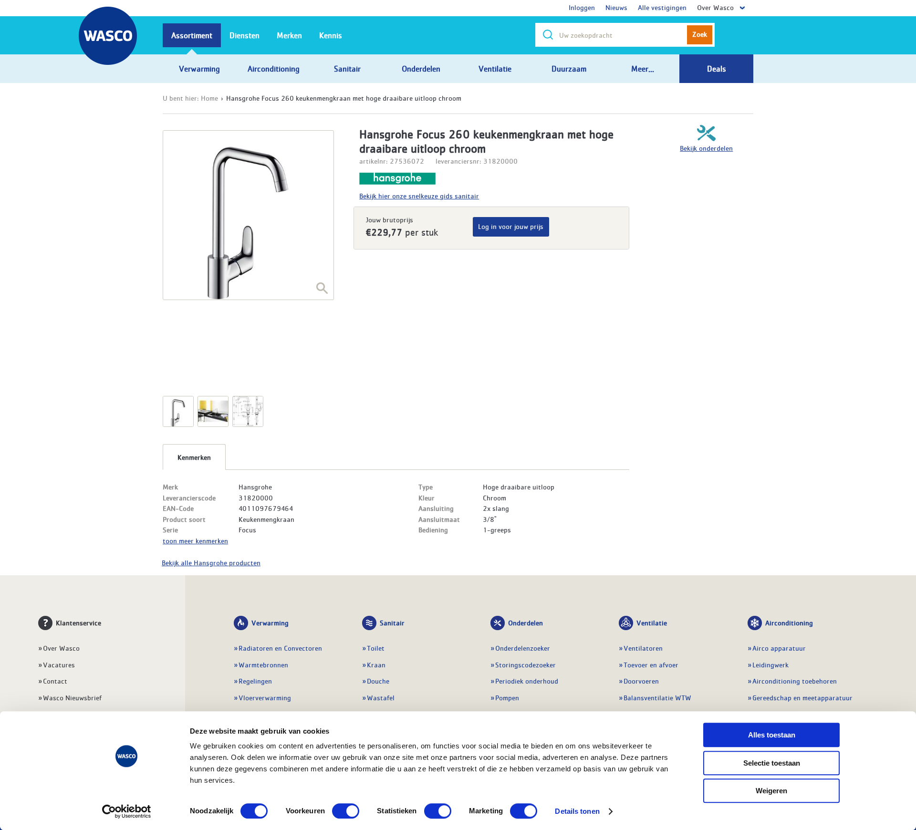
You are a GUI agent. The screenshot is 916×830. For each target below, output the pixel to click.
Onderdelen (525, 622)
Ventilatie (651, 622)
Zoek (699, 34)
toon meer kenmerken (195, 540)
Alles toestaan (771, 735)
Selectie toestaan (771, 763)
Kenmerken (194, 457)
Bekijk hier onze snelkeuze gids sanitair (419, 195)
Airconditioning (789, 622)
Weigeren (771, 791)
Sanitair (392, 622)
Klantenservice (78, 622)
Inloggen (582, 7)
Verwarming (270, 622)
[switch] (345, 811)
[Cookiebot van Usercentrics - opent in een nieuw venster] (126, 811)
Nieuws (616, 7)
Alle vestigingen (662, 7)
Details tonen (577, 811)
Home (209, 97)
